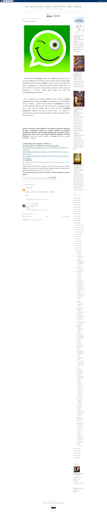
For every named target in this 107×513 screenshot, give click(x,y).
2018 (76, 216)
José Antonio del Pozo (31, 203)
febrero (78, 247)
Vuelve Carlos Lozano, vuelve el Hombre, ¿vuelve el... (79, 393)
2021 (76, 209)
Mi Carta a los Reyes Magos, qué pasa (80, 419)
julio (78, 236)
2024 (76, 202)
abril (78, 243)
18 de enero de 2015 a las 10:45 (36, 210)
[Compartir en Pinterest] (55, 177)
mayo (78, 241)
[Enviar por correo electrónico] (49, 177)
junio (78, 238)
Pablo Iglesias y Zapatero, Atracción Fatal (80, 310)
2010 (76, 458)
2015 (76, 223)
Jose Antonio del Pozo (35, 179)
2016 (76, 220)
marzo (78, 245)
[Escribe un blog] (51, 177)
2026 (76, 198)
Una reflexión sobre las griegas (79, 273)
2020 (76, 211)
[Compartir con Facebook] (54, 177)
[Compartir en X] (52, 177)
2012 (76, 453)
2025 (76, 200)
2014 (76, 448)
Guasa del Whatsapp (29, 21)
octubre (78, 229)
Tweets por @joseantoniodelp (53, 503)
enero (78, 250)
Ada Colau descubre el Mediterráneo (80, 370)
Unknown (28, 187)
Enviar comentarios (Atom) (35, 220)
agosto (78, 234)
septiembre (79, 232)
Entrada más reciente (27, 216)
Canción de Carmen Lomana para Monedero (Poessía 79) (79, 280)
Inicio (47, 216)
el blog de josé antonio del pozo (53, 6)
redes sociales (46, 179)
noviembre (79, 227)
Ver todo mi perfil (79, 483)
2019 (76, 214)
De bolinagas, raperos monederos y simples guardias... (79, 329)
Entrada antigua (66, 216)
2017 (76, 218)
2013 (76, 451)
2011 (76, 455)
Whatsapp (54, 179)
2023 (76, 205)
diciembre (79, 225)
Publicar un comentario (28, 214)
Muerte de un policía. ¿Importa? (79, 407)
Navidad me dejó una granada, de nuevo (80, 413)
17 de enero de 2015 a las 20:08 (36, 199)
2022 (76, 207)
